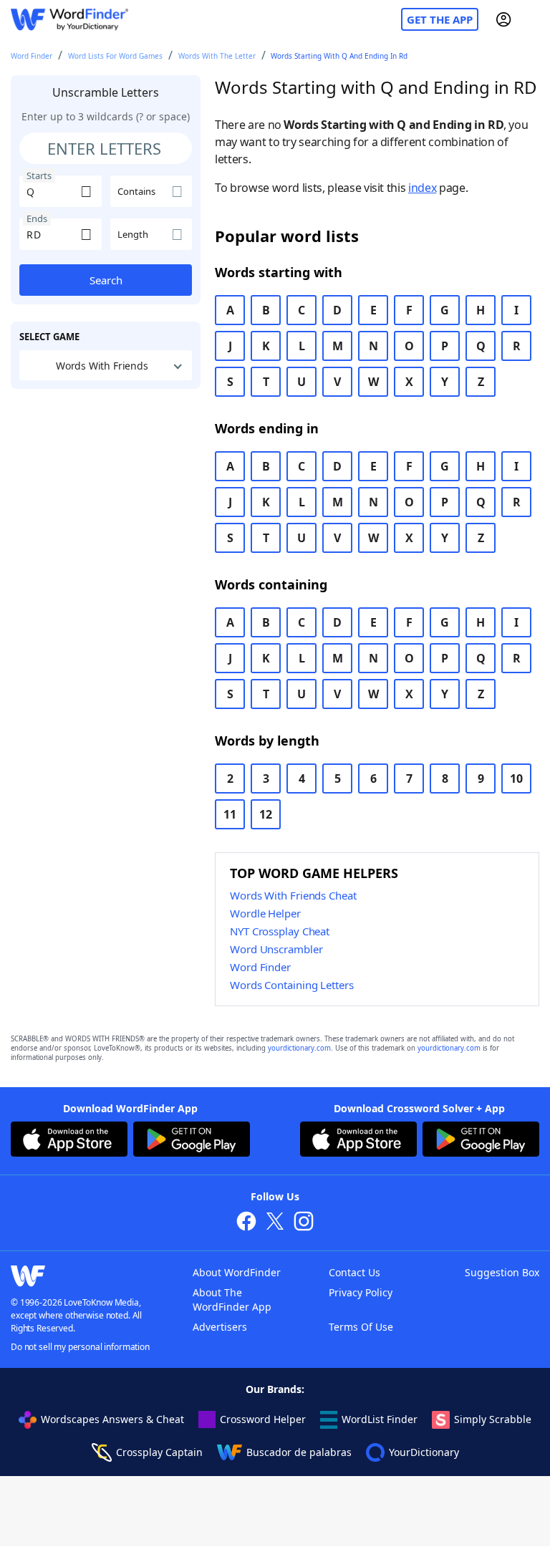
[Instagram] (303, 1223)
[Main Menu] (533, 19)
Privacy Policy (360, 1292)
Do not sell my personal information (80, 1347)
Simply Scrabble (492, 1419)
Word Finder (31, 56)
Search (106, 280)
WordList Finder (380, 1419)
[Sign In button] (503, 19)
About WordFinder (237, 1272)
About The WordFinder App (232, 1299)
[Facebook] (246, 1223)
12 (265, 814)
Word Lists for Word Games (115, 56)
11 (229, 814)
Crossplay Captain (159, 1452)
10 (516, 778)
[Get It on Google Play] (191, 1141)
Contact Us (354, 1272)
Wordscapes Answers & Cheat (112, 1419)
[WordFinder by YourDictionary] (69, 20)
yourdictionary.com (299, 1048)
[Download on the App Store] (69, 1141)
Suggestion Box (502, 1272)
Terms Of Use (361, 1327)
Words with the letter (217, 56)
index (422, 188)
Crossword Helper (263, 1419)
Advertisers (220, 1327)
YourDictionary (424, 1452)
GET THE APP (440, 19)
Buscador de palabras (299, 1452)
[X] (275, 1223)
